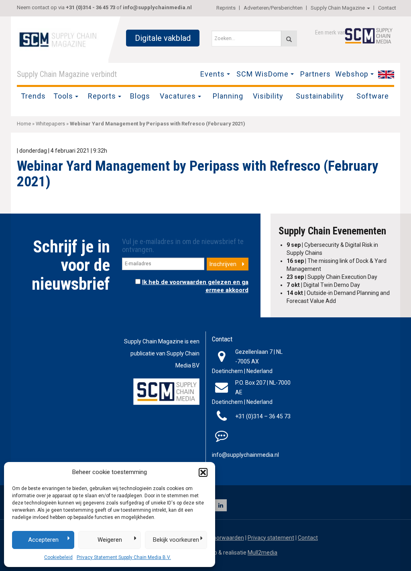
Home (24, 124)
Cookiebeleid (58, 557)
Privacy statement (271, 538)
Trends (33, 96)
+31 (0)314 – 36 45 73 (263, 416)
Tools (63, 96)
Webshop (351, 74)
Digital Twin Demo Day (323, 285)
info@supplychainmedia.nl (157, 7)
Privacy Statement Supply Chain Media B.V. (124, 557)
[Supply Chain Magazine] (59, 39)
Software (372, 96)
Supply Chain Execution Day (332, 277)
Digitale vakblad (163, 38)
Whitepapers (50, 124)
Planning (228, 96)
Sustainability (320, 96)
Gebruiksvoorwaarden (216, 538)
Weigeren (110, 539)
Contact (387, 8)
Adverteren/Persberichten (273, 8)
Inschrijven (223, 264)
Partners (315, 74)
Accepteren (43, 539)
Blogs (140, 96)
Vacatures (178, 96)
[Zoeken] (289, 38)
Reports (102, 96)
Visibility (268, 96)
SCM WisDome (262, 74)
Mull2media (262, 552)
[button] (203, 472)
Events (212, 74)
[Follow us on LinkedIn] (221, 505)
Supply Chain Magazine (338, 8)
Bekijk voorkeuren (176, 539)
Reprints (226, 8)
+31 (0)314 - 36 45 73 (90, 7)
